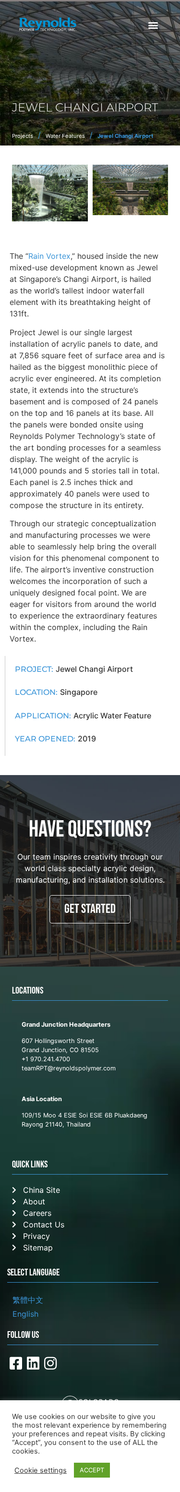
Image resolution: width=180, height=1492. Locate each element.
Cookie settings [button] (40, 1470)
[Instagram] (50, 1363)
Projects (22, 136)
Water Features (65, 136)
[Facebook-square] (15, 1363)
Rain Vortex (49, 256)
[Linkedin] (33, 1363)
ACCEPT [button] (92, 1470)
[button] (153, 25)
